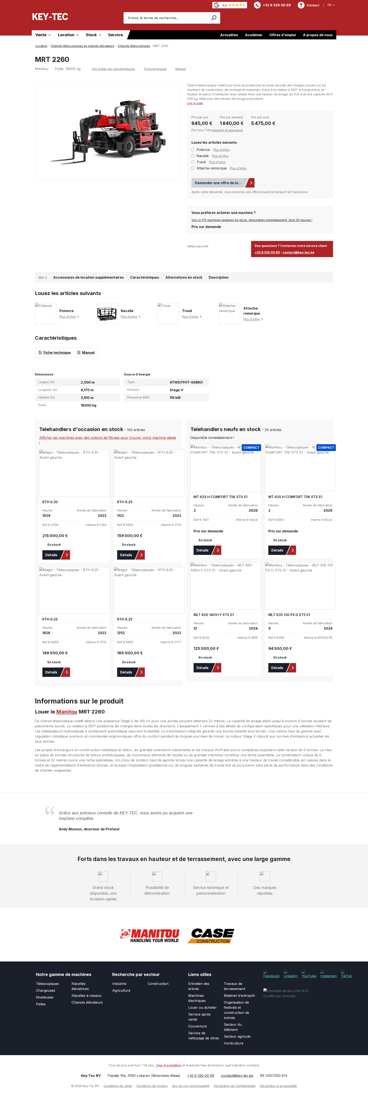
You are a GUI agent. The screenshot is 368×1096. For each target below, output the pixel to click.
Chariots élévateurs (87, 1002)
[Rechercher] (213, 18)
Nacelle (203, 156)
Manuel (180, 69)
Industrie (119, 983)
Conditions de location (152, 1086)
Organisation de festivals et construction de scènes (236, 1010)
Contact (313, 5)
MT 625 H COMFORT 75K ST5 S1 (220, 497)
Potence (203, 150)
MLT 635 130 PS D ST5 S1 (289, 615)
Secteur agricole (237, 1036)
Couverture (197, 1026)
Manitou (66, 712)
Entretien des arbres (198, 986)
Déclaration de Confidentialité (235, 1086)
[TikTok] (346, 974)
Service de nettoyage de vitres (203, 1035)
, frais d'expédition (168, 1065)
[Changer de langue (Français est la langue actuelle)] (332, 5)
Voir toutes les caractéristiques (113, 69)
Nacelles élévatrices (80, 986)
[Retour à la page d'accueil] (50, 16)
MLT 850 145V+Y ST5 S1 (214, 615)
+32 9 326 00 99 (277, 5)
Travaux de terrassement (234, 986)
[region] (108, 131)
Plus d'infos (221, 150)
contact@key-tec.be (298, 252)
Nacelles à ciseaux (87, 995)
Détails (51, 555)
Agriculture (121, 990)
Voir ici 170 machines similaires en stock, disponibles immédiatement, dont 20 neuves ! (251, 220)
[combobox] (165, 18)
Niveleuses (44, 997)
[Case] (210, 935)
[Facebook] (271, 974)
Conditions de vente (118, 1086)
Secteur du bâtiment (233, 1027)
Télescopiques (47, 983)
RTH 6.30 (50, 502)
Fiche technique (155, 69)
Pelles (41, 1004)
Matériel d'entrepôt (239, 995)
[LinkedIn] (291, 974)
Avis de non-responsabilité (191, 1086)
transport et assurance (227, 130)
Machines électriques (197, 998)
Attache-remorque (212, 168)
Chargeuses (45, 990)
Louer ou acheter (202, 1007)
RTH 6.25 (124, 502)
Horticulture (233, 1043)
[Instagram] (329, 974)
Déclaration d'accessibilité (278, 1086)
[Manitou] (150, 935)
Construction (158, 983)
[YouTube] (309, 974)
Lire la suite (195, 103)
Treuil (201, 162)
